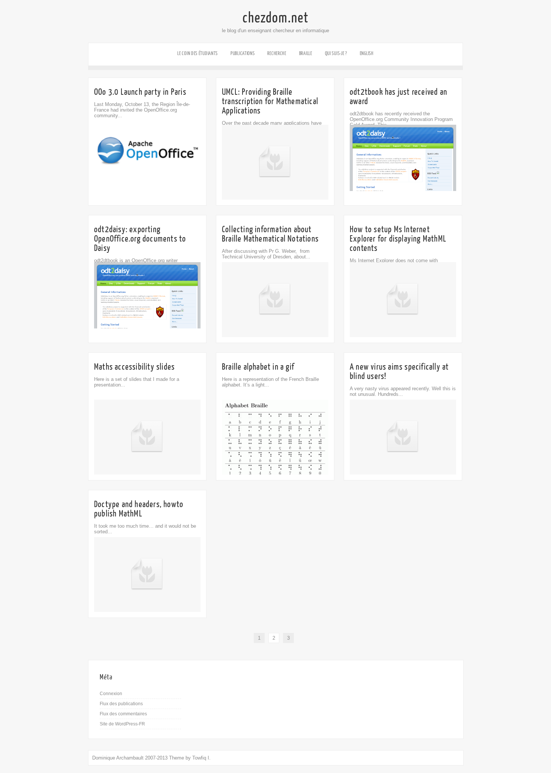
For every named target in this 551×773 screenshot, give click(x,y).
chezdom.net (276, 18)
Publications (243, 53)
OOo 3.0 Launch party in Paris (140, 92)
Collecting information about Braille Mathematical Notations (270, 234)
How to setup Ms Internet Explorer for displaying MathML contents (398, 239)
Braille (305, 53)
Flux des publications (121, 703)
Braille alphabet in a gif (258, 367)
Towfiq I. (201, 758)
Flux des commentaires (123, 713)
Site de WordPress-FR (122, 724)
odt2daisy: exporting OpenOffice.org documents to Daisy (140, 239)
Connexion (111, 693)
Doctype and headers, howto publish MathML (138, 509)
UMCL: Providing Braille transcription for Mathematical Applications (270, 101)
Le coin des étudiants (197, 53)
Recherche (276, 53)
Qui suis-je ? (336, 53)
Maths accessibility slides (134, 367)
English (367, 53)
